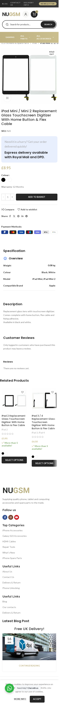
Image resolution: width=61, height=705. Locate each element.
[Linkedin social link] (22, 216)
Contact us (15, 4)
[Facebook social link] (10, 216)
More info (20, 699)
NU (11, 14)
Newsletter (48, 4)
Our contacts (9, 607)
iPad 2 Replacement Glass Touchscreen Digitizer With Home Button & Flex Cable (13, 420)
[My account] (25, 14)
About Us (7, 571)
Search (48, 24)
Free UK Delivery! (29, 628)
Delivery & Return (11, 582)
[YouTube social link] (16, 517)
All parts (23, 37)
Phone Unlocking (11, 588)
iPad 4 (42, 432)
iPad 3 (35, 432)
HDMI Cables (9, 541)
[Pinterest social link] (18, 216)
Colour (5, 175)
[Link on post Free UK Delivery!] (29, 646)
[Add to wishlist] (22, 392)
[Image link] (18, 489)
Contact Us (8, 577)
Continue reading (29, 666)
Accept (37, 699)
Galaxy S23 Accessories (14, 535)
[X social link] (14, 216)
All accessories (44, 37)
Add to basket (36, 197)
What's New (8, 552)
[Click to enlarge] (7, 98)
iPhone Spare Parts (12, 558)
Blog (5, 4)
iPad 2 (5, 429)
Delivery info (29, 4)
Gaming (10, 37)
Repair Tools (8, 547)
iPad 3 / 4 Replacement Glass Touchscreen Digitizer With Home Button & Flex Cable (43, 422)
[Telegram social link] (26, 216)
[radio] (3, 180)
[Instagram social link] (10, 517)
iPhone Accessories (12, 530)
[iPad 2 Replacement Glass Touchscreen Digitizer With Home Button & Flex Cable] (14, 400)
